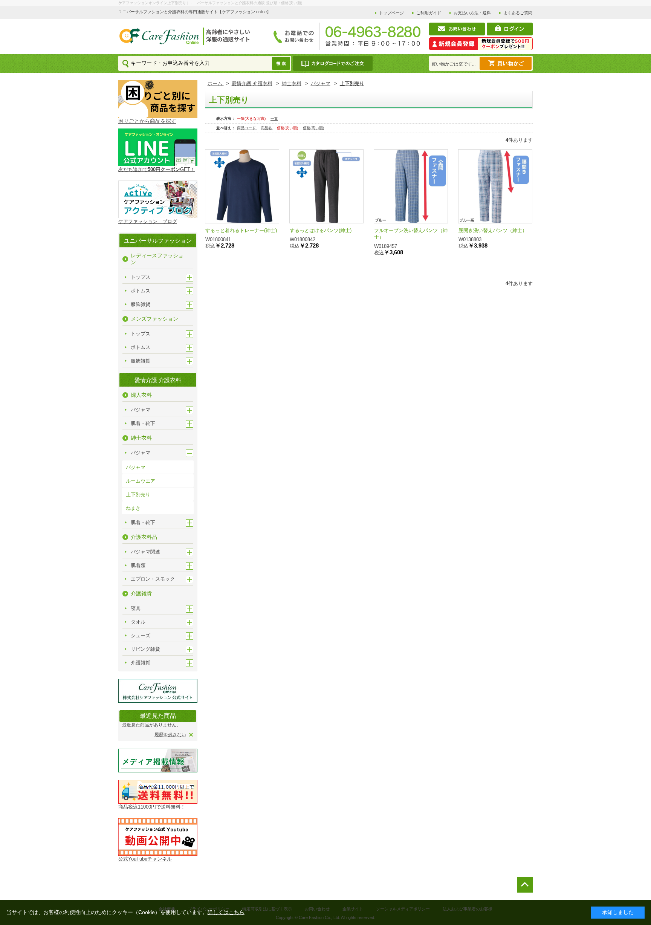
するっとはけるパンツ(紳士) (320, 230)
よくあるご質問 (517, 13)
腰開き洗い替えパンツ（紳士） (492, 230)
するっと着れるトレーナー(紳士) (241, 230)
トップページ (391, 13)
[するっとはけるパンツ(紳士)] (326, 186)
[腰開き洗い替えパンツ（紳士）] (495, 186)
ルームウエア (140, 481)
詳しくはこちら (226, 912)
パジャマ (135, 467)
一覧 (274, 118)
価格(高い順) (313, 128)
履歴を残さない (170, 734)
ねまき (133, 508)
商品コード (247, 128)
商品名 (267, 128)
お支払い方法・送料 (472, 13)
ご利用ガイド (428, 13)
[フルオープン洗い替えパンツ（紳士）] (411, 186)
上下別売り (138, 494)
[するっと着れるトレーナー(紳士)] (242, 186)
